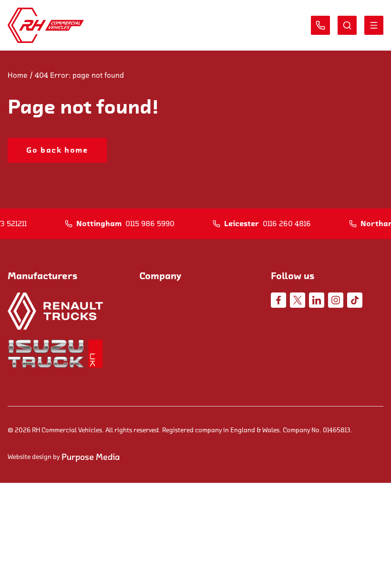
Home (18, 75)
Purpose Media (91, 457)
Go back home (57, 150)
